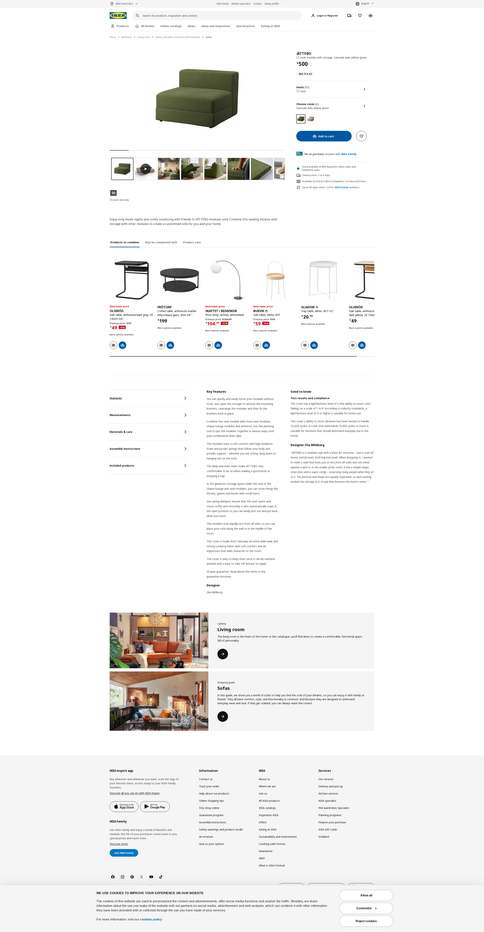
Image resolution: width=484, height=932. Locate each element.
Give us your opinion (211, 844)
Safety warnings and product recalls (221, 829)
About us (264, 779)
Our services (326, 779)
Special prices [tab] (245, 26)
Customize (364, 908)
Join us (263, 793)
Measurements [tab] (120, 415)
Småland (323, 836)
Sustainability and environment (278, 836)
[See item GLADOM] (323, 280)
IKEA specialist (327, 800)
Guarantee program (211, 815)
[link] (310, 119)
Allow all (366, 895)
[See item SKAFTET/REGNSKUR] (227, 280)
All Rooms (127, 37)
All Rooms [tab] (147, 26)
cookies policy (151, 919)
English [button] (365, 3)
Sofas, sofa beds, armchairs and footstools (177, 37)
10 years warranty (119, 199)
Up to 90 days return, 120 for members (330, 187)
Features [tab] (116, 398)
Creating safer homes (272, 844)
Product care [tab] (192, 242)
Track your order (209, 786)
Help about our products (214, 793)
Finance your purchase (332, 822)
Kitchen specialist (241, 3)
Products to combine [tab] (124, 242)
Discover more (119, 844)
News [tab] (191, 26)
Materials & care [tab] (121, 432)
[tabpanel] (290, 494)
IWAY (262, 858)
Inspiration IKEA (268, 815)
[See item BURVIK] (275, 280)
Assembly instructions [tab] (125, 448)
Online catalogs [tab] (171, 26)
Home (113, 37)
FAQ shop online (209, 808)
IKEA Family (223, 3)
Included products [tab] (122, 465)
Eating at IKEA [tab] (270, 26)
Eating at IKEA (272, 3)
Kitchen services (328, 793)
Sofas (209, 37)
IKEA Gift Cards (327, 829)
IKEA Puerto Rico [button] (124, 3)
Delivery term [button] (309, 175)
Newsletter (266, 851)
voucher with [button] (330, 154)
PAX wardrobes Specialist (333, 808)
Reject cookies (366, 921)
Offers (263, 822)
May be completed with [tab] (161, 242)
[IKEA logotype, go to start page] (118, 15)
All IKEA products (269, 800)
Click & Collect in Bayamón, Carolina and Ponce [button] (340, 181)
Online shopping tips (211, 800)
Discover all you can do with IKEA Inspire (135, 793)
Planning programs (329, 815)
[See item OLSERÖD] (132, 280)
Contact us (206, 779)
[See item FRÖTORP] (179, 280)
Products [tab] (122, 26)
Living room (143, 37)
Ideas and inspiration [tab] (215, 26)
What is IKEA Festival (272, 865)
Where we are (267, 786)
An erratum (206, 836)
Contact (257, 3)
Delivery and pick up (330, 786)
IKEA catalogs (267, 808)
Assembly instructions (212, 822)
